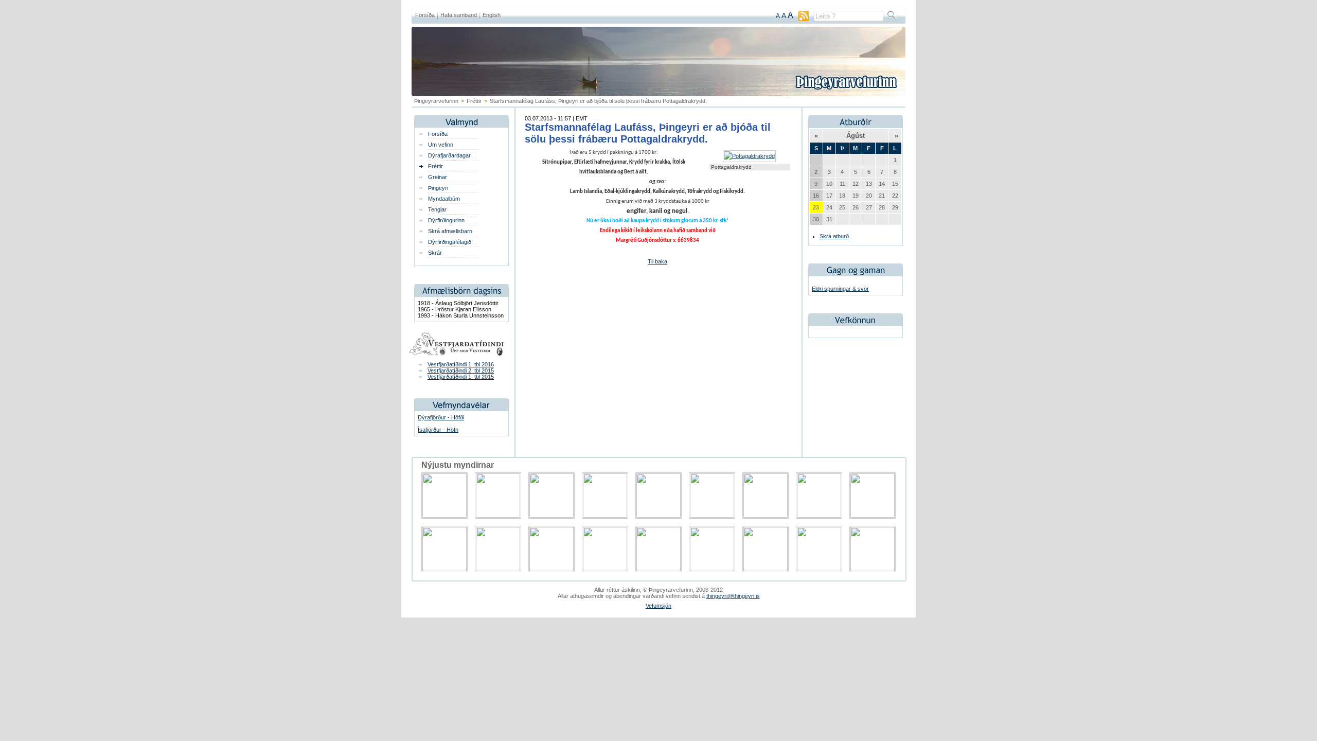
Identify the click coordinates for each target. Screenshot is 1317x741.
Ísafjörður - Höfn (438, 430)
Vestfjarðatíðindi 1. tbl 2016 (461, 364)
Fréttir (474, 101)
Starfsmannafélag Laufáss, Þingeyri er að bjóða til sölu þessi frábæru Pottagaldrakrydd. (648, 133)
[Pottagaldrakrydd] (749, 156)
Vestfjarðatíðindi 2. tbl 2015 (461, 370)
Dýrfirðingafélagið (449, 242)
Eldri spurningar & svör (840, 289)
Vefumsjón (658, 606)
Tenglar (437, 209)
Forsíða (425, 15)
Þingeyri (438, 188)
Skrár (435, 253)
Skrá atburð (834, 236)
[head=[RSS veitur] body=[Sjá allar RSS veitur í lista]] (803, 19)
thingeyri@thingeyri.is (733, 596)
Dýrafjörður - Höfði (441, 417)
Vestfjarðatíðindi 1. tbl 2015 (461, 377)
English (492, 15)
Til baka (657, 261)
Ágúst (855, 135)
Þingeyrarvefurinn (436, 101)
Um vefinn (440, 145)
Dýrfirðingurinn (446, 220)
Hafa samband (458, 15)
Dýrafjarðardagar (449, 155)
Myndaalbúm (444, 199)
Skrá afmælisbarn (450, 231)
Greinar (437, 177)
